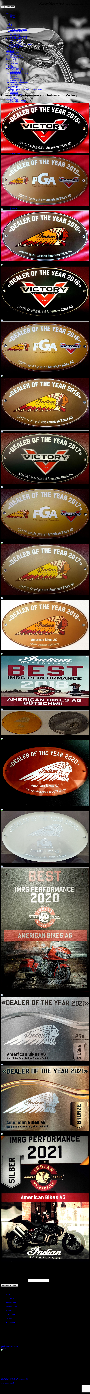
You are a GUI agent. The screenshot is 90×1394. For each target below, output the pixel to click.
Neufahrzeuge (11, 1302)
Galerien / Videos (12, 99)
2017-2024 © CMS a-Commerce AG (14, 1379)
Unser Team (10, 1314)
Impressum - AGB (8, 1383)
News (12, 17)
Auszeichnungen (16, 70)
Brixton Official (16, 40)
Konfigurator (15, 34)
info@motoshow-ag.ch (9, 1346)
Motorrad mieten (16, 57)
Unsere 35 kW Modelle (19, 36)
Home (8, 13)
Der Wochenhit (16, 42)
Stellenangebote (16, 84)
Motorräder (10, 28)
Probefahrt (14, 93)
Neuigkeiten (14, 78)
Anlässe (9, 1310)
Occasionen (10, 1298)
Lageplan (13, 76)
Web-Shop (14, 63)
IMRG (12, 25)
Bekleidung (14, 61)
